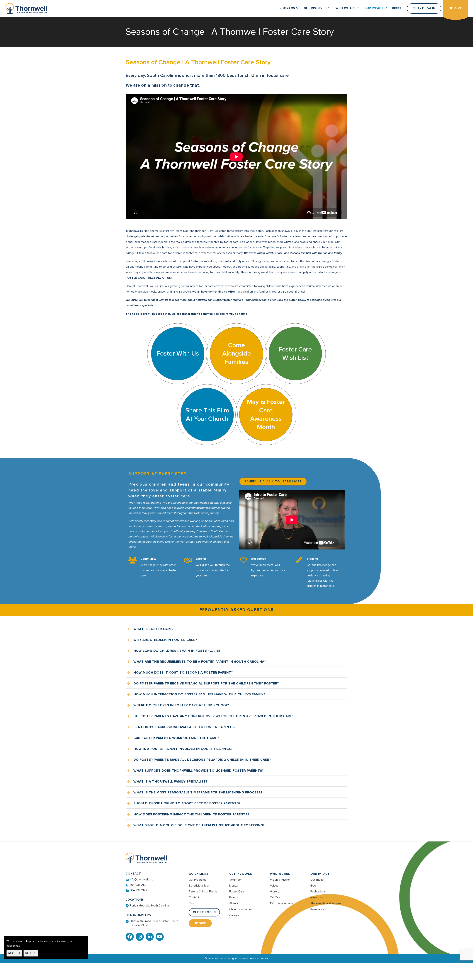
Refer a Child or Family (203, 891)
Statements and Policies (325, 903)
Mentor (233, 885)
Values (274, 885)
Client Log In (204, 912)
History (274, 891)
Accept (14, 953)
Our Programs (197, 880)
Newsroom (317, 897)
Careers (234, 915)
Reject (31, 953)
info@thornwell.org (141, 879)
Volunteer (235, 880)
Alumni (233, 903)
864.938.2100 (138, 885)
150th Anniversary (281, 903)
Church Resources (240, 909)
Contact (194, 897)
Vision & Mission (280, 880)
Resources (317, 909)
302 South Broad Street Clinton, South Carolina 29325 (154, 923)
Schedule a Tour (199, 885)
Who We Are (280, 874)
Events (233, 897)
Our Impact (320, 874)
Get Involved (240, 874)
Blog (313, 885)
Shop (192, 903)
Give (202, 923)
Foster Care (236, 891)
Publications (318, 891)
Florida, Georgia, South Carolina (149, 905)
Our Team (276, 897)
